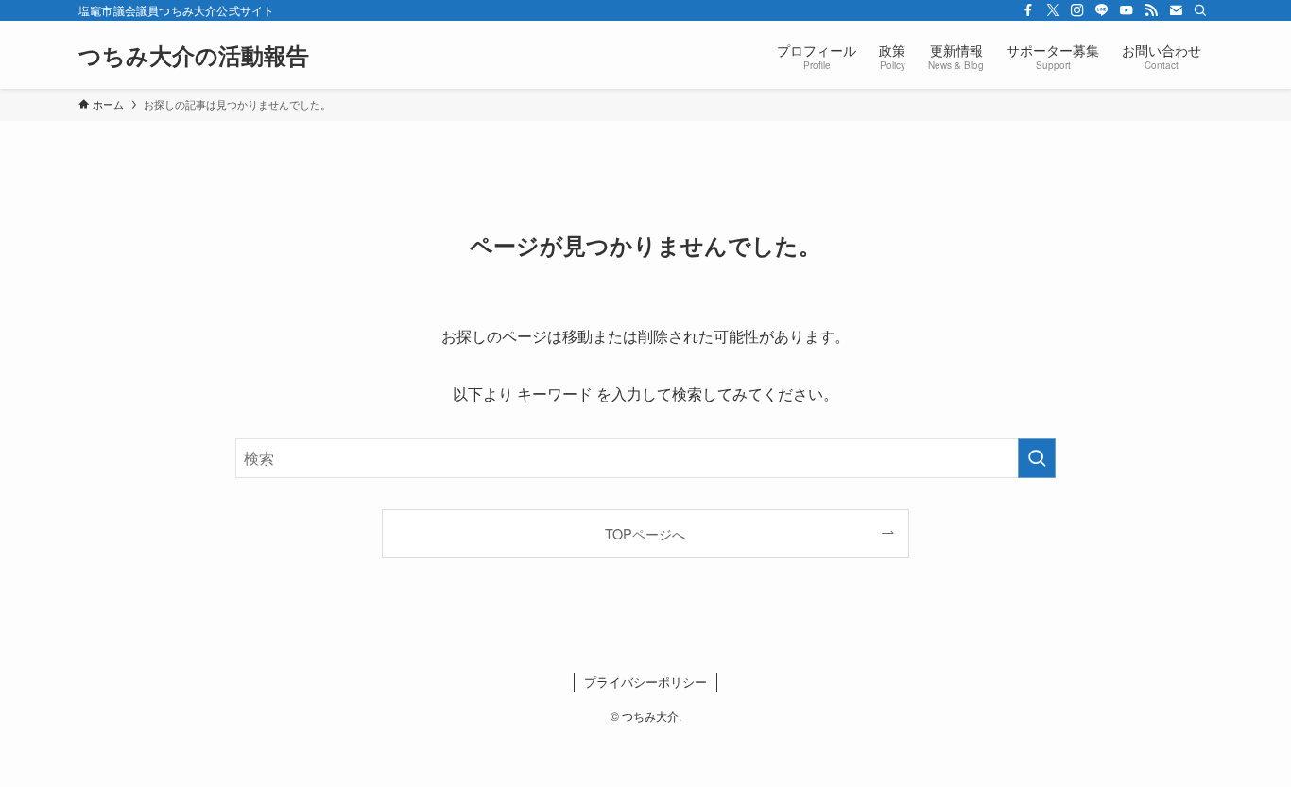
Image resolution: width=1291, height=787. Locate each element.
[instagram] (1077, 10)
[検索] (1200, 10)
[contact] (1175, 10)
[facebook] (1028, 10)
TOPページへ (645, 533)
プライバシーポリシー (645, 682)
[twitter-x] (1053, 10)
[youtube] (1126, 10)
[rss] (1151, 10)
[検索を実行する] (1037, 458)
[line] (1102, 10)
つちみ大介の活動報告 (193, 54)
